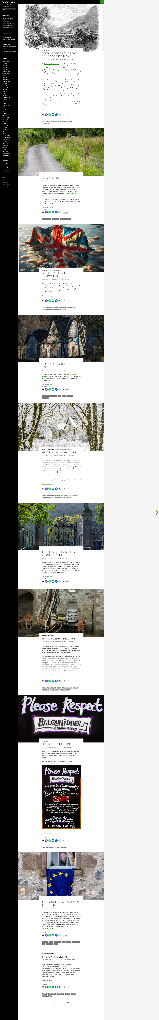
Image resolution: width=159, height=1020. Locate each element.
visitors (64, 847)
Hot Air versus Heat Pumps (61, 638)
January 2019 (5, 89)
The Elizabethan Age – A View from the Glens (59, 553)
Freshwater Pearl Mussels (58, 121)
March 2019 (5, 87)
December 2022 (6, 69)
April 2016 (4, 103)
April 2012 (4, 123)
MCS (64, 396)
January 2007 (5, 151)
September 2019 (6, 81)
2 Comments (66, 279)
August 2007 (5, 147)
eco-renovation (47, 495)
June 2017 (4, 93)
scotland (49, 943)
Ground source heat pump (49, 396)
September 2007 (6, 145)
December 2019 (6, 79)
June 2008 (4, 141)
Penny (3, 46)
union (55, 943)
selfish (58, 847)
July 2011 (4, 127)
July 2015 (4, 109)
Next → (68, 1002)
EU (63, 942)
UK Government (61, 309)
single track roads (66, 218)
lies (44, 943)
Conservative (52, 307)
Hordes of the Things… (58, 744)
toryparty (52, 309)
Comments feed (5, 184)
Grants (76, 687)
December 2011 (6, 125)
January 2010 (5, 133)
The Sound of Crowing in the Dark (60, 903)
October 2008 (5, 139)
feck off (52, 847)
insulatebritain (55, 689)
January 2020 (5, 77)
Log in (3, 180)
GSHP (59, 396)
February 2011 (5, 129)
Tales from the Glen (8, 2)
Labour (74, 993)
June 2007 (4, 149)
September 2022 (6, 71)
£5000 (44, 687)
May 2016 (4, 101)
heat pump (73, 495)
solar (68, 497)
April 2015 (4, 113)
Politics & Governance (80, 1)
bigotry (45, 942)
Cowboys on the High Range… (57, 365)
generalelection (70, 307)
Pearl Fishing (46, 123)
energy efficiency (67, 687)
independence (76, 942)
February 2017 (5, 95)
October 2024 (5, 61)
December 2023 (6, 67)
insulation (52, 497)
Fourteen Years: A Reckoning (55, 275)
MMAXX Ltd (70, 396)
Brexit (44, 307)
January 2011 (5, 131)
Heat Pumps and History (59, 452)
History (69, 121)
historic (45, 497)
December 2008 (6, 135)
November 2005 (6, 155)
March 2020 (5, 75)
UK (51, 995)
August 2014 (5, 119)
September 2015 (6, 105)
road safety (56, 218)
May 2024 (4, 65)
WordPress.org (5, 186)
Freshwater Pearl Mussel (51, 64)
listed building (61, 497)
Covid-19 (45, 847)
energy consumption (58, 495)
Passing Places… (53, 177)
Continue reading (47, 109)
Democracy (60, 307)
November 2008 (6, 137)
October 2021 (5, 73)
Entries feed (5, 182)
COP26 (59, 687)
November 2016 (6, 97)
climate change (52, 687)
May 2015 (4, 111)
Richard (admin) (58, 59)
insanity (45, 309)
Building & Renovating (67, 1)
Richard (57, 558)
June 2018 (4, 91)
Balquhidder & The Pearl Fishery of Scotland (60, 55)
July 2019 (4, 83)
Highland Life (56, 1)
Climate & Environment (93, 1)
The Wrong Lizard (55, 956)
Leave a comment (70, 59)
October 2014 (5, 117)
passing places (46, 218)
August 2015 (5, 107)
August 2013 (5, 121)
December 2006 (6, 153)
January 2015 (5, 115)
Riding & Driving (54, 175)
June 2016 (4, 99)
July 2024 (4, 63)
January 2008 (5, 143)
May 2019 (4, 85)
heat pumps (46, 689)
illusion (68, 942)
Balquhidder (46, 121)
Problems (45, 398)
